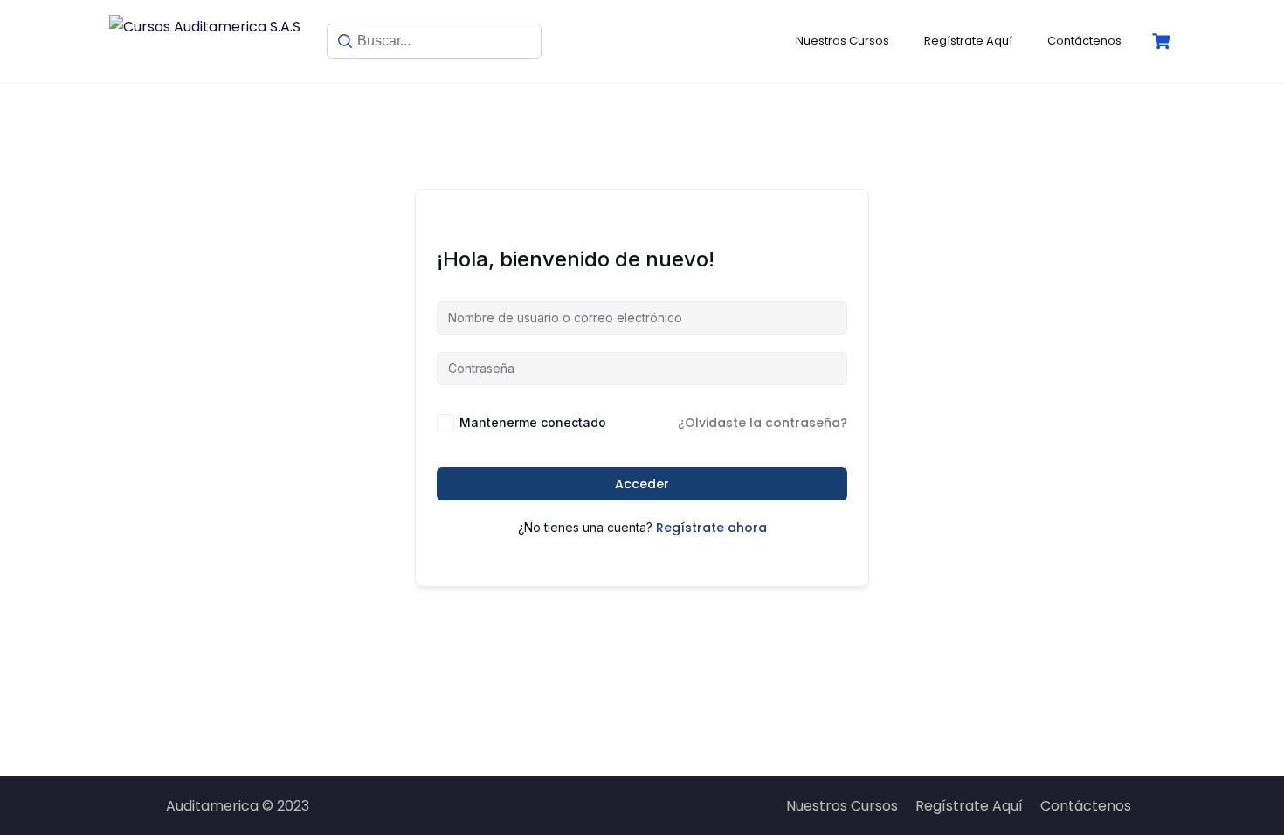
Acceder (642, 484)
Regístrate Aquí (968, 40)
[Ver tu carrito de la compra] (1163, 41)
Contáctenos (1084, 40)
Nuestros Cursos (842, 40)
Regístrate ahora (711, 527)
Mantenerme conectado (532, 422)
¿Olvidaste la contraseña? (762, 422)
